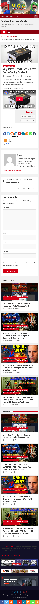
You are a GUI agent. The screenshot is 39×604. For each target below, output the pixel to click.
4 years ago (8, 76)
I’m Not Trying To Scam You (25, 188)
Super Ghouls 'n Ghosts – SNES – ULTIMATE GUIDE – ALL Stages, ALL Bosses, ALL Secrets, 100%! (17, 335)
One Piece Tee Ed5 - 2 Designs (10, 555)
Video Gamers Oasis (14, 21)
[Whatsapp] (30, 132)
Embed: (19, 120)
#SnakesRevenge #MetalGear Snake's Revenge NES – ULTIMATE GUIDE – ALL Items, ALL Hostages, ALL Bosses (18, 399)
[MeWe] (23, 132)
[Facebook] (4, 132)
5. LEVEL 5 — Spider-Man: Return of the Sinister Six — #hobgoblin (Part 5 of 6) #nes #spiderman (18, 367)
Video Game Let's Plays (9, 358)
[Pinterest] (19, 132)
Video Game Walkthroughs (10, 299)
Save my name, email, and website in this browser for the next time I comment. (19, 264)
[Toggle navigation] (9, 32)
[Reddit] (12, 132)
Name (5, 233)
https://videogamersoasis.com (13, 170)
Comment (6, 207)
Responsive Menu (36, 16)
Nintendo (9, 144)
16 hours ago (8, 340)
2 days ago (8, 404)
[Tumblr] (34, 132)
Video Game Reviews (8, 66)
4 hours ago (8, 308)
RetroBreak (29, 112)
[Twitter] (8, 132)
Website (5, 251)
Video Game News (22, 358)
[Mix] (26, 132)
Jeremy (17, 76)
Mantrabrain (23, 597)
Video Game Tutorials (22, 296)
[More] (5, 139)
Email (5, 242)
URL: (20, 116)
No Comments (27, 76)
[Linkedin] (15, 132)
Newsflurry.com (7, 546)
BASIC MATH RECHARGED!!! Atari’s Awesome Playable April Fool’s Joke (19, 181)
